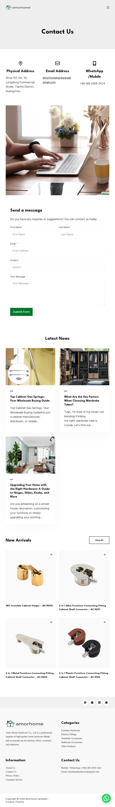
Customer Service (14, 779)
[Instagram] (92, 702)
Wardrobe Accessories (71, 738)
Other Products (68, 746)
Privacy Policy (12, 775)
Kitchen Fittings (68, 734)
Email (13, 243)
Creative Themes (15, 801)
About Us (10, 768)
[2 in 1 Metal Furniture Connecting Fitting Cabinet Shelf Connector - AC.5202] (31, 643)
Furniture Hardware (70, 730)
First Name (16, 227)
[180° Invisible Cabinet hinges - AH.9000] (31, 575)
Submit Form (21, 311)
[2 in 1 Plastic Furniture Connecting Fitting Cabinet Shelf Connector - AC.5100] (84, 643)
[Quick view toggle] (51, 554)
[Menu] (108, 7)
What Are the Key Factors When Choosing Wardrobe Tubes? (81, 401)
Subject (14, 260)
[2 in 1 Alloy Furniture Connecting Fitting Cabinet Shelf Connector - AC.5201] (84, 575)
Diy (11, 391)
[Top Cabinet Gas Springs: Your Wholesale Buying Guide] (30, 366)
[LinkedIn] (99, 702)
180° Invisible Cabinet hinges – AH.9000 (29, 606)
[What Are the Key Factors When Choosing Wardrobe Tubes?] (84, 366)
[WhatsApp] (106, 702)
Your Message (17, 276)
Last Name (64, 227)
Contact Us (11, 771)
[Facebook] (85, 702)
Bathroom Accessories (71, 742)
